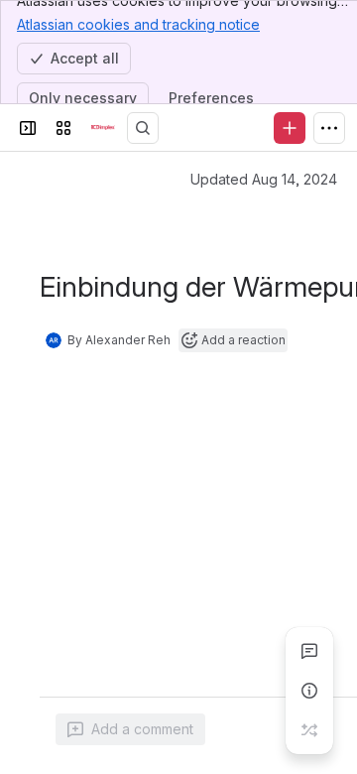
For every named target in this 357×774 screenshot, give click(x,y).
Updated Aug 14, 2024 (263, 179)
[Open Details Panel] (309, 691)
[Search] (143, 128)
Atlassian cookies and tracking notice (138, 24)
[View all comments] (309, 651)
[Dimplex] (103, 128)
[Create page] (309, 730)
